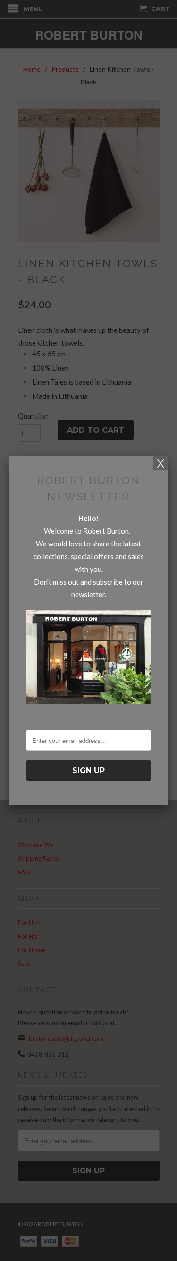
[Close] (160, 463)
